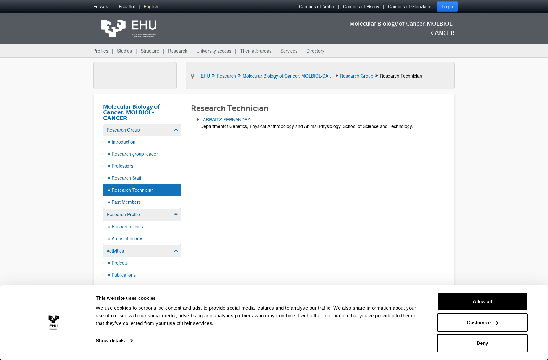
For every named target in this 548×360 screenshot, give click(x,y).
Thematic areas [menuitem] (255, 51)
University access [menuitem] (213, 51)
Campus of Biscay (361, 6)
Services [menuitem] (288, 51)
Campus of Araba (316, 6)
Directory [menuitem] (315, 51)
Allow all (482, 301)
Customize (479, 322)
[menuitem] (101, 6)
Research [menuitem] (177, 51)
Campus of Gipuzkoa (409, 6)
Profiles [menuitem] (100, 51)
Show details (110, 340)
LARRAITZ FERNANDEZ (225, 119)
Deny (482, 343)
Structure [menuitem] (150, 51)
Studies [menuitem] (124, 51)
